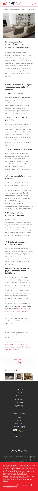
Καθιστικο (18, 48)
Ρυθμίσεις (9, 487)
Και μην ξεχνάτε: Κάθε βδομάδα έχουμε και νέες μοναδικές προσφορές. (17, 311)
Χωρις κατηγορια (25, 48)
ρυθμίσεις (5, 481)
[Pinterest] (25, 450)
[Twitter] (15, 450)
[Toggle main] (35, 4)
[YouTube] (19, 450)
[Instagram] (22, 450)
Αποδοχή (10, 485)
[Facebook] (12, 450)
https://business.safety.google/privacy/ (14, 476)
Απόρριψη (24, 485)
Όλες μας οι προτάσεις (21, 288)
